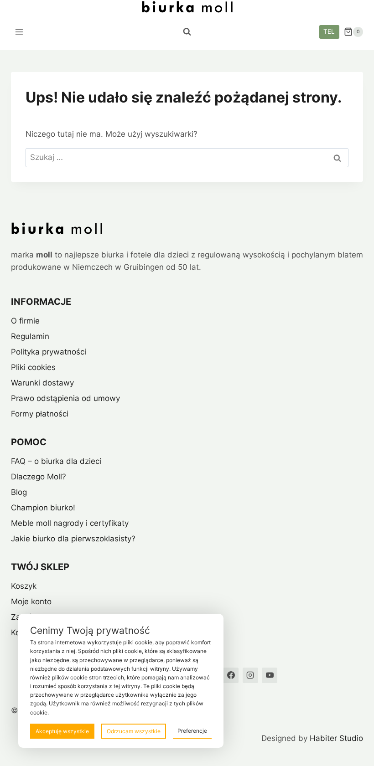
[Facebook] (231, 675)
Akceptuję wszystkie (62, 731)
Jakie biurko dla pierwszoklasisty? (73, 538)
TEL (329, 31)
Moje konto (31, 601)
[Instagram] (250, 675)
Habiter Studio (336, 738)
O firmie (25, 320)
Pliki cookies (33, 367)
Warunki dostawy (42, 382)
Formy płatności (39, 413)
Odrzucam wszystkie (134, 731)
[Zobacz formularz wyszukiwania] (187, 32)
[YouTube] (269, 675)
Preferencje (192, 730)
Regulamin (30, 336)
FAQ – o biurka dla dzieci (56, 461)
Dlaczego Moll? (38, 476)
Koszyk (23, 586)
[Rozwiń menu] (19, 32)
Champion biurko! (43, 507)
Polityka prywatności (48, 351)
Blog (19, 492)
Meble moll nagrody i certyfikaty (70, 523)
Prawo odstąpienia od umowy (65, 398)
